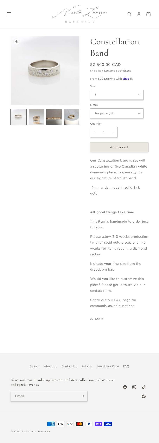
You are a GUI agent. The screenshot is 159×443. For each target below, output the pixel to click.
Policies (87, 366)
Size (93, 86)
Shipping (95, 71)
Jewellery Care (108, 366)
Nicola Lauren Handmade (36, 431)
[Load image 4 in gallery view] (72, 117)
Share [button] (99, 319)
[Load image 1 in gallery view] (18, 117)
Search (35, 366)
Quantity (96, 124)
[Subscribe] (82, 396)
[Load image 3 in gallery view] (54, 117)
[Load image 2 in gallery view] (36, 117)
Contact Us (69, 366)
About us (50, 366)
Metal (94, 105)
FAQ (126, 366)
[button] (9, 14)
